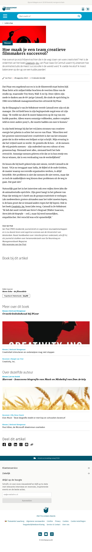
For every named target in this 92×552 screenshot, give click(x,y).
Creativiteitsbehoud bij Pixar (20, 314)
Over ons (65, 525)
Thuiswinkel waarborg (16, 521)
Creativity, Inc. (32, 62)
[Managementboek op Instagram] (52, 534)
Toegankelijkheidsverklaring (34, 525)
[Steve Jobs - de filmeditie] (10, 274)
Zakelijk (6, 473)
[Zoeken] (79, 16)
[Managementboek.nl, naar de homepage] (9, 10)
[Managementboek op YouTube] (46, 534)
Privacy (57, 521)
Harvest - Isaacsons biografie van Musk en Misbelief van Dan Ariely (44, 379)
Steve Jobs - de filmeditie (14, 291)
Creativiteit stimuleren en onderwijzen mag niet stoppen (28, 352)
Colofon (50, 521)
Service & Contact (53, 525)
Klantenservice (9, 468)
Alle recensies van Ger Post (14, 244)
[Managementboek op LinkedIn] (40, 534)
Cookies (66, 521)
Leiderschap (8, 23)
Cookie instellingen (78, 521)
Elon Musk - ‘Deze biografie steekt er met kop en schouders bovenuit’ (34, 418)
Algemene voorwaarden (35, 521)
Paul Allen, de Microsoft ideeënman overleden (24, 427)
